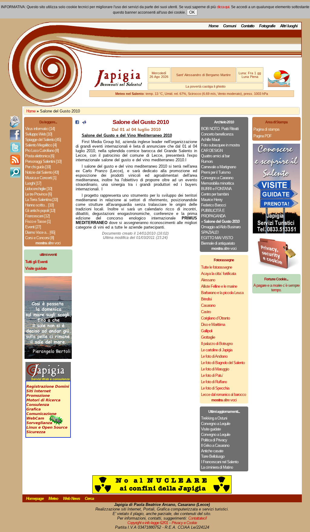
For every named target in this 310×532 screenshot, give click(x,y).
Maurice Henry (212, 199)
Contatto (247, 26)
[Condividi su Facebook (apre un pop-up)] (77, 122)
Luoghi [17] (33, 183)
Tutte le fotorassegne (216, 267)
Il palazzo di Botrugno (216, 343)
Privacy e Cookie (184, 522)
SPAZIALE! (210, 232)
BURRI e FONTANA (216, 188)
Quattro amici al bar (215, 156)
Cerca (89, 498)
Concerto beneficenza (217, 134)
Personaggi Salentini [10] (43, 161)
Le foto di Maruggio (215, 369)
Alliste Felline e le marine (219, 286)
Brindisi (206, 299)
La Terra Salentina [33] (41, 199)
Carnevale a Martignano (218, 167)
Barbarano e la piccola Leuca (222, 292)
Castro (206, 311)
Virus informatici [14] (40, 128)
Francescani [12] (37, 216)
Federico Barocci (213, 205)
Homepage (35, 498)
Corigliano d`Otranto (215, 318)
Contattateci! (197, 518)
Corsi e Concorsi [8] (39, 238)
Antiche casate (212, 451)
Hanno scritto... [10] (39, 205)
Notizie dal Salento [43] (42, 172)
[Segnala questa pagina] (84, 122)
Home (213, 26)
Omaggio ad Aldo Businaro (220, 227)
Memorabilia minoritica (217, 183)
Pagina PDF (262, 136)
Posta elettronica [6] (39, 156)
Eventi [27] (33, 227)
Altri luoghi (289, 26)
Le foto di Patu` (212, 375)
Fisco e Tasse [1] (38, 221)
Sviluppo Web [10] (38, 134)
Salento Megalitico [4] (41, 145)
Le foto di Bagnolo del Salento (223, 362)
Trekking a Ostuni (214, 418)
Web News (71, 498)
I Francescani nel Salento (219, 462)
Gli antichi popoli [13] (40, 210)
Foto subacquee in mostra (220, 145)
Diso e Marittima (213, 324)
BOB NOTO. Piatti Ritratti (220, 128)
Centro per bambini (215, 194)
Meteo (53, 498)
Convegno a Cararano (217, 178)
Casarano (208, 305)
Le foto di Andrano (214, 356)
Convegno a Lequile (215, 423)
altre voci (48, 243)
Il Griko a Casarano (215, 445)
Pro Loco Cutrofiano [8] (42, 150)
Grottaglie (208, 337)
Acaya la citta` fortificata (218, 273)
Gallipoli (206, 331)
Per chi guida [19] (38, 167)
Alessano (208, 280)
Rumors (207, 161)
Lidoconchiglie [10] (38, 188)
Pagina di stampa (266, 129)
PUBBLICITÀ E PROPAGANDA (213, 213)
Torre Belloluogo (212, 456)
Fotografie (267, 26)
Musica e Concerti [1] (40, 178)
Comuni (229, 26)
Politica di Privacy (214, 440)
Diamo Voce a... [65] (40, 232)
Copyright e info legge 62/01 (147, 522)
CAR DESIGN (212, 150)
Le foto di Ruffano (214, 382)
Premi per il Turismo (215, 172)
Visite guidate (211, 429)
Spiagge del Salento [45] (43, 139)
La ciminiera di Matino (217, 467)
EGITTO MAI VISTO (217, 238)
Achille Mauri (210, 139)
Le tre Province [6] (38, 194)
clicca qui (223, 7)
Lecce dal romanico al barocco (223, 394)
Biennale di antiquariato (218, 243)
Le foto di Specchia (215, 388)
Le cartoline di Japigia (216, 350)
